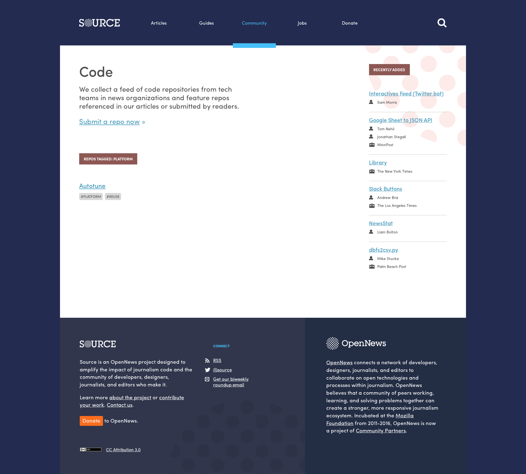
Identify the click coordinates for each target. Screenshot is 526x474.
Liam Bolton (387, 232)
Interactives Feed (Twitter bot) (406, 93)
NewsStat (381, 223)
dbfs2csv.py (383, 249)
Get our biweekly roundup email (231, 382)
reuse (114, 196)
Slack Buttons (385, 188)
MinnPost (385, 144)
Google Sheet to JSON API (400, 120)
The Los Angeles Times (397, 205)
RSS (217, 360)
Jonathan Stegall (391, 136)
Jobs (302, 22)
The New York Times (394, 171)
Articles (159, 22)
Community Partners (381, 430)
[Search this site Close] (442, 22)
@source (222, 369)
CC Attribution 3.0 (123, 450)
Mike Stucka (388, 258)
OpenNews (339, 362)
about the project (130, 397)
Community (254, 22)
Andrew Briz (387, 197)
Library (378, 162)
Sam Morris (387, 102)
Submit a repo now (109, 121)
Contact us (119, 404)
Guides (206, 22)
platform (92, 196)
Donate (350, 22)
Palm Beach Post (391, 266)
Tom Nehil (385, 128)
